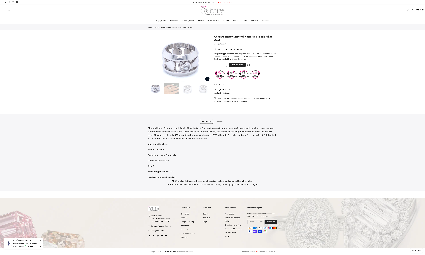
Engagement (161, 20)
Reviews (220, 121)
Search (206, 214)
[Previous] (151, 58)
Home (150, 27)
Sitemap (184, 237)
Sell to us (254, 20)
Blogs (205, 222)
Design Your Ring (187, 222)
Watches (225, 20)
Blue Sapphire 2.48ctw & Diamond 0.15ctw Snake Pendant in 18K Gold (26, 243)
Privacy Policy (230, 233)
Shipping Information (233, 225)
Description (206, 121)
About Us (184, 229)
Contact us (229, 214)
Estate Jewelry (213, 20)
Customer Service (188, 233)
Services (184, 218)
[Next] (207, 58)
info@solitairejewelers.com (161, 226)
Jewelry (201, 20)
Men (245, 20)
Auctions (265, 20)
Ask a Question (220, 85)
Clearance (185, 214)
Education (185, 225)
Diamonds (174, 20)
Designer (236, 20)
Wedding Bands (188, 20)
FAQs (227, 237)
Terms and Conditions (233, 229)
